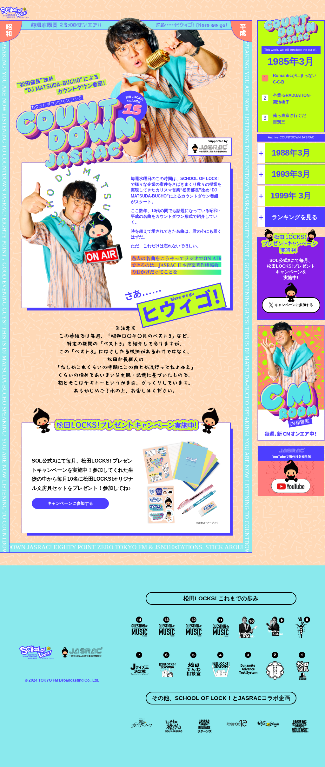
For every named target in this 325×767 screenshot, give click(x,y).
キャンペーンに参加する (70, 503)
